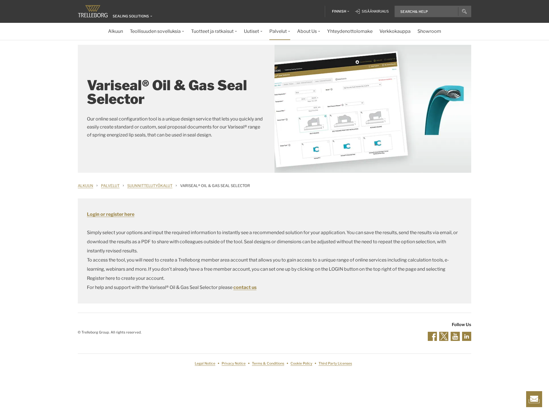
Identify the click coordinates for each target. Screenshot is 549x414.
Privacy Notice (234, 363)
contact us (244, 287)
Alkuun (85, 185)
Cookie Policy (301, 363)
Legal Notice (205, 363)
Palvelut (110, 185)
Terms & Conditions (268, 363)
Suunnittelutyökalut (149, 185)
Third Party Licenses (335, 363)
